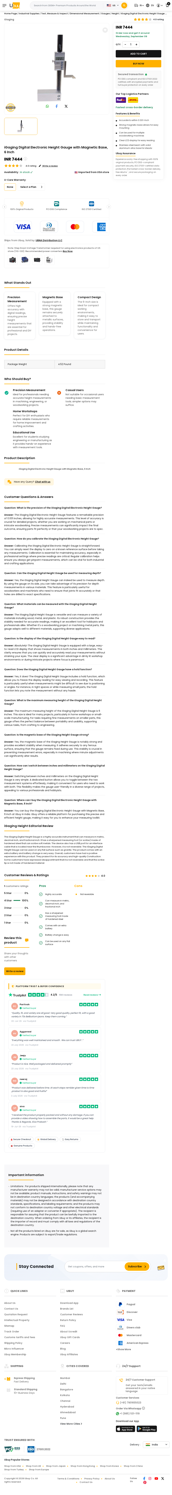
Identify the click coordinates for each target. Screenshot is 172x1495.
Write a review (15, 971)
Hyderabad (67, 1406)
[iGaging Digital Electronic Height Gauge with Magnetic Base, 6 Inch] (56, 68)
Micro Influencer (14, 1348)
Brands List (66, 1308)
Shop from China (133, 1466)
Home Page (10, 13)
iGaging (9, 19)
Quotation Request (16, 1314)
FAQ (62, 1326)
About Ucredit (68, 1331)
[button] (138, 5)
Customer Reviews (71, 1314)
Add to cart (138, 53)
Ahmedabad (68, 1412)
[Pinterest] (145, 1482)
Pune (63, 1418)
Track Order (11, 1331)
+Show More (123, 1349)
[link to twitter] (66, 107)
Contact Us (11, 1308)
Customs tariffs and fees (19, 1337)
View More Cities (70, 1423)
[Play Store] (147, 1430)
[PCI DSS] (12, 1449)
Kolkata (65, 1395)
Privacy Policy (92, 1478)
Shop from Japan (56, 1466)
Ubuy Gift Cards (70, 1337)
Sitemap (9, 1326)
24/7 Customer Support (140, 1379)
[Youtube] (156, 1479)
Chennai (65, 1401)
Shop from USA (12, 1466)
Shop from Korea (109, 1466)
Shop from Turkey (14, 1469)
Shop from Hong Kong (83, 1466)
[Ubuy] (15, 5)
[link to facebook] (57, 107)
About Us (9, 1303)
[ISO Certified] (37, 1449)
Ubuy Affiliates (69, 1354)
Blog (63, 1348)
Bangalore (66, 1389)
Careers (65, 1343)
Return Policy (68, 1320)
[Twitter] (162, 1479)
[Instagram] (150, 1479)
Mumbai (65, 1378)
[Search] (124, 5)
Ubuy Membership (15, 1354)
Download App (69, 1303)
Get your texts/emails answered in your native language (140, 1388)
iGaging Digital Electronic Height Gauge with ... (146, 13)
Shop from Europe (39, 1469)
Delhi (63, 1383)
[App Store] (126, 1430)
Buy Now (68, 251)
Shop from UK (33, 1466)
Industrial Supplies (29, 13)
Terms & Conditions (68, 1478)
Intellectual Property (16, 1320)
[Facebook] (144, 1479)
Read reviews (90, 994)
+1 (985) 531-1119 (130, 1413)
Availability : (11, 172)
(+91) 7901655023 (130, 1402)
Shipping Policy (13, 1343)
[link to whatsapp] (47, 107)
